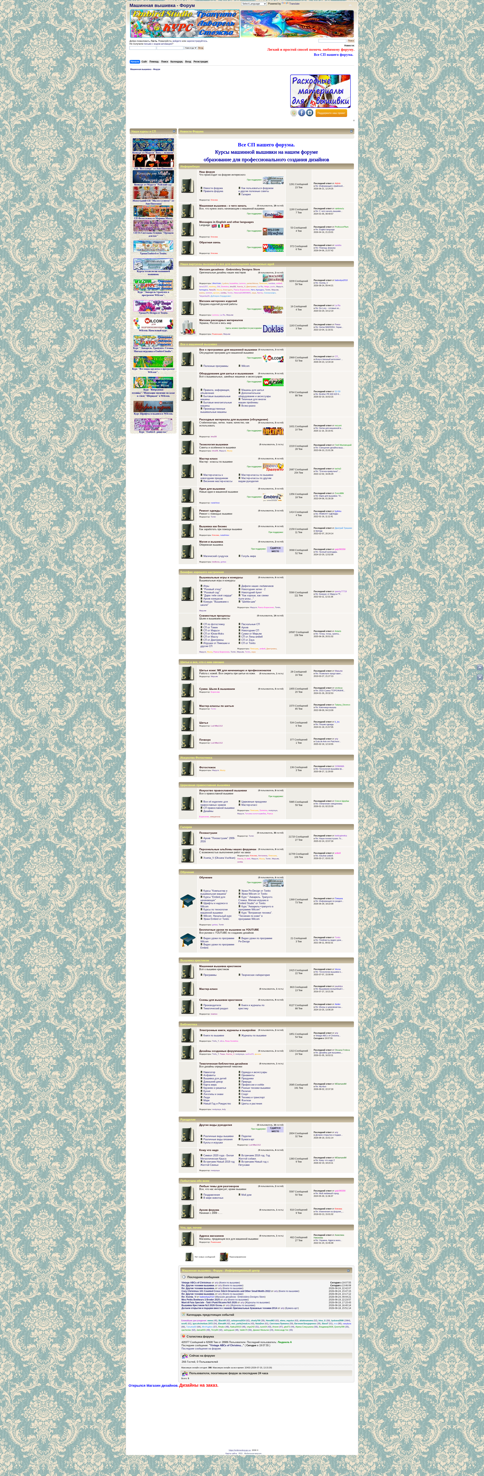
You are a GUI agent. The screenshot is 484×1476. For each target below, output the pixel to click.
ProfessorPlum (341, 227)
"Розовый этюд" (212, 589)
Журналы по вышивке (253, 1035)
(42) (224, 1323)
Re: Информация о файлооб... (329, 186)
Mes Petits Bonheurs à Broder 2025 (201, 1300)
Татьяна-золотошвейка (255, 814)
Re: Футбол (320, 1086)
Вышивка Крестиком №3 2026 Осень (202, 1305)
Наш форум (207, 171)
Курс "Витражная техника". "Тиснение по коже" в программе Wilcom (255, 915)
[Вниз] (480, 677)
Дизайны (208, 811)
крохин (216, 293)
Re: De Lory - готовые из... (328, 308)
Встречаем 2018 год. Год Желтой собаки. (254, 1157)
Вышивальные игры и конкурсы (221, 577)
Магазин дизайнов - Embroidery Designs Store (229, 269)
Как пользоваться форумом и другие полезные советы (255, 190)
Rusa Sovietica (231, 1041)
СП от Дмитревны (213, 639)
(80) (338, 1323)
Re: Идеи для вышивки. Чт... (328, 496)
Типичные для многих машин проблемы (252, 401)
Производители (212, 1005)
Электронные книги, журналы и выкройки (227, 1030)
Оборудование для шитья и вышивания (226, 373)
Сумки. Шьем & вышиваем (217, 688)
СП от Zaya (247, 639)
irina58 (233, 286)
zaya (254, 293)
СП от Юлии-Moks (213, 633)
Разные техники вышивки (255, 1087)
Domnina (225, 286)
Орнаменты (247, 1075)
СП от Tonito (248, 643)
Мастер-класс (208, 458)
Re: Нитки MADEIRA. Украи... (329, 327)
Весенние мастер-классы (217, 481)
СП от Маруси (211, 630)
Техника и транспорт (253, 1097)
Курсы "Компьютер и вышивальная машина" (213, 892)
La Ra (260, 286)
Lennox (242, 283)
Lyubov (225, 283)
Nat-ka (260, 293)
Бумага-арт (247, 1139)
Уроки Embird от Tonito (216, 919)
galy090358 (340, 549)
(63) (272, 1320)
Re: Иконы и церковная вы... (329, 1007)
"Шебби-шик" (248, 601)
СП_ (337, 356)
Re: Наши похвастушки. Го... (329, 838)
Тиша (222, 1054)
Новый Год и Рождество (217, 1103)
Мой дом (246, 1194)
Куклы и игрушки (213, 1142)
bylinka (338, 511)
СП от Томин (210, 627)
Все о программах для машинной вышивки (228, 349)
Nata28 (212, 290)
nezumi (338, 425)
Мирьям (274, 290)
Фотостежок (207, 767)
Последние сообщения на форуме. (202, 1348)
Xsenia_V (241, 286)
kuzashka (234, 283)
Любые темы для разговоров (219, 1186)
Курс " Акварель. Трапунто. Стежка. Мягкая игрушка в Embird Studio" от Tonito (255, 900)
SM (218, 286)
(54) (205, 1323)
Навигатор (209, 1072)
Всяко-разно (248, 405)
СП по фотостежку (214, 624)
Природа (246, 1081)
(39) (258, 1320)
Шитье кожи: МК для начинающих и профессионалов (235, 670)
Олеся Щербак (342, 801)
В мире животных (213, 1197)
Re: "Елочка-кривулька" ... (327, 471)
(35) (341, 1327)
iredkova (216, 562)
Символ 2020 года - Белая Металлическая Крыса (217, 1157)
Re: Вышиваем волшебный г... (329, 989)
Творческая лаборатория (255, 975)
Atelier (338, 1004)
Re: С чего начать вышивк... (328, 211)
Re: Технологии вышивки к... (329, 972)
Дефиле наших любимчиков (257, 586)
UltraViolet (216, 283)
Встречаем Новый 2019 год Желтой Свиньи (217, 1163)
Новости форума (213, 188)
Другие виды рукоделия (215, 1124)
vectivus (339, 688)
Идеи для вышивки (212, 488)
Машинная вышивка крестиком (220, 966)
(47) (277, 1327)
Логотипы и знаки (213, 1094)
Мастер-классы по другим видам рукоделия (254, 480)
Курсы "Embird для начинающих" (212, 899)
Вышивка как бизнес (213, 526)
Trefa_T (215, 1041)
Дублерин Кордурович (221, 296)
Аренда (318, 531)
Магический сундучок (215, 556)
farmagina (203, 290)
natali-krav (215, 503)
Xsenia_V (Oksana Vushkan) (219, 857)
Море (206, 1100)
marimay (212, 286)
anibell (279, 283)
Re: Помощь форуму (325, 248)
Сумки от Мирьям (251, 633)
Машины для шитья (252, 390)
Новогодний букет (251, 592)
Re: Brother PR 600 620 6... (328, 394)
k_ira (337, 722)
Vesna (338, 969)
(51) (327, 1323)
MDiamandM (340, 1084)
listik (248, 859)
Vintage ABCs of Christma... (328, 1035)
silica (222, 1041)
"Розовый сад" (211, 592)
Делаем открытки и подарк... (329, 1135)
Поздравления (211, 1194)
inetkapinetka (341, 835)
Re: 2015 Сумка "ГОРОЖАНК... (330, 690)
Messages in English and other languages (226, 221)
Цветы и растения (251, 1103)
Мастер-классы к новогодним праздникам (214, 477)
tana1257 (203, 286)
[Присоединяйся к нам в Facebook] (301, 115)
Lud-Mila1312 (217, 726)
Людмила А (285, 1342)
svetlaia (271, 283)
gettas (223, 562)
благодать (228, 290)
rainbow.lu (339, 208)
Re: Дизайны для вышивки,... (329, 1052)
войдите (177, 41)
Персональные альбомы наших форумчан (227, 849)
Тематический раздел (215, 1008)
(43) (242, 1323)
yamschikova (252, 283)
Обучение (205, 877)
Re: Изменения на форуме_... (329, 1211)
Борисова (215, 692)
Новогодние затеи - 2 (253, 589)
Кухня (206, 1091)
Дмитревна (251, 286)
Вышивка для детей (214, 1078)
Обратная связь (210, 242)
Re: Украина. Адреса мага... (328, 1240)
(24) (263, 1330)
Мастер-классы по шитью (216, 705)
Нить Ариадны (257, 290)
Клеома (214, 200)
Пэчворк (205, 739)
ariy (336, 739)
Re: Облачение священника (328, 804)
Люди (206, 1097)
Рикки (337, 324)
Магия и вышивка (211, 541)
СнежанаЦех (270, 293)
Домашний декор (213, 1081)
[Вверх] (480, 667)
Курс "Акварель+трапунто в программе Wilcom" (255, 908)
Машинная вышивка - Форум (162, 5)
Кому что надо (209, 1150)
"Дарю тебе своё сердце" (217, 595)
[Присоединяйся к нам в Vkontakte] (309, 115)
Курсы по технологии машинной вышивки (214, 911)
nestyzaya (272, 810)
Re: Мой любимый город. (327, 1193)
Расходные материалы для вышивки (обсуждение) (233, 419)
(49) (238, 1327)
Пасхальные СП (250, 624)
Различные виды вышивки (218, 1136)
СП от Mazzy (210, 636)
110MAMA (339, 766)
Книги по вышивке (213, 1035)
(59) (324, 1320)
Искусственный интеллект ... (329, 359)
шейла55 (249, 1054)
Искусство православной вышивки (223, 790)
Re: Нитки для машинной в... (329, 428)
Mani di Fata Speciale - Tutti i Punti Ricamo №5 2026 (209, 1302)
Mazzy (219, 290)
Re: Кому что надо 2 (325, 1160)
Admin (338, 183)
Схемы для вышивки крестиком (220, 999)
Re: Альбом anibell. (324, 856)
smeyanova (215, 817)
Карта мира (209, 1084)
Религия (246, 1091)
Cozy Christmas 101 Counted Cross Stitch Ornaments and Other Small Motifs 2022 (226, 1291)
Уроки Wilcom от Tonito (254, 893)
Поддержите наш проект (331, 113)
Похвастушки (208, 832)
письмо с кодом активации (158, 44)
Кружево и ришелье (214, 1087)
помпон (214, 1014)
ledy (224, 1109)
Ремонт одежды (209, 510)
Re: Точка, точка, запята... (327, 634)
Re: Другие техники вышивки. (198, 1285)
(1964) (340, 1320)
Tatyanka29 (204, 296)
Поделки (246, 1136)
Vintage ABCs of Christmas (196, 1283)
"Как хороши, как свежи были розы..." (253, 597)
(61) (186, 1323)
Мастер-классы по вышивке (257, 475)
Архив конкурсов (213, 598)
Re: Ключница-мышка (325, 707)
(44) (289, 1327)
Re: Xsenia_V (321, 283)
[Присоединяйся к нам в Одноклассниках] (293, 115)
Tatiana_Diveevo (342, 705)
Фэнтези (246, 1100)
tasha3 (338, 468)
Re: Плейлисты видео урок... (329, 940)
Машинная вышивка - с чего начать (223, 205)
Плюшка (339, 898)
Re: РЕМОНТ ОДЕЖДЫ (326, 514)
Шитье (203, 722)
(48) (223, 1327)
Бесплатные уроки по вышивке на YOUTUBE (229, 929)
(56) (307, 1327)
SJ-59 (337, 391)
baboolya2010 (341, 280)
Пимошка (263, 283)
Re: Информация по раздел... (329, 901)
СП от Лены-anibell (252, 636)
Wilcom (245, 366)
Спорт (244, 1094)
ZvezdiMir (339, 493)
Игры (206, 586)
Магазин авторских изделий (218, 301)
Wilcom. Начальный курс (217, 916)
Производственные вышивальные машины (213, 410)
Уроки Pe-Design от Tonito (256, 890)
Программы (209, 975)
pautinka (339, 986)
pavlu (272, 286)
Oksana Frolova (342, 1050)
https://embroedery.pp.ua (240, 1450)
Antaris (338, 631)
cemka (223, 293)
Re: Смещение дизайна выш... (329, 447)
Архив (244, 627)
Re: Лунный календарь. (326, 552)
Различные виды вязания (218, 1139)
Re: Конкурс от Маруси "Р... (328, 594)
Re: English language (325, 229)
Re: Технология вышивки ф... (329, 769)
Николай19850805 (242, 293)
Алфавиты (209, 1075)
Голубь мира (248, 556)
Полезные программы (215, 366)
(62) (224, 1320)
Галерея (246, 194)
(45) (212, 1320)
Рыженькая (217, 334)
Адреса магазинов (211, 1235)
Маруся (279, 286)
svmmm (209, 293)
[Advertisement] (209, 100)
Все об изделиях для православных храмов (214, 803)
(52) (308, 1320)
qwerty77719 (341, 591)
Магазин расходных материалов (221, 320)
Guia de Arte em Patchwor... (328, 741)
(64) (193, 1327)
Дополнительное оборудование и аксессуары (254, 395)
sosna (202, 293)
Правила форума (213, 191)
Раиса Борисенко (242, 290)
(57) (209, 1327)
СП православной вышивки (218, 807)
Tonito (230, 293)
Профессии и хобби (252, 1084)
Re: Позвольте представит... (328, 673)
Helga (266, 286)
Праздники (247, 1078)
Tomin (267, 290)
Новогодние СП (250, 630)
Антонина (262, 856)
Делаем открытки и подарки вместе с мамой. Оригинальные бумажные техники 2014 (229, 1308)
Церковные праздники (254, 801)
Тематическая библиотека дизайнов (223, 1063)
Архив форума (209, 1209)
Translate (294, 3)
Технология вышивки (213, 444)
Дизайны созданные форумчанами (222, 1050)
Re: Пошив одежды (324, 724)
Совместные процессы (214, 615)
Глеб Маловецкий (343, 445)
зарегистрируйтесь (197, 41)
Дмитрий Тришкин (343, 528)
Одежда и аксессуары (254, 1072)
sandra (338, 245)
